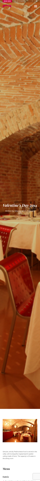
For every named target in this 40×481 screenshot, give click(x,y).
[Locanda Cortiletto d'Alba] (7, 8)
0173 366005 (21, 1)
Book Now (7, 1)
